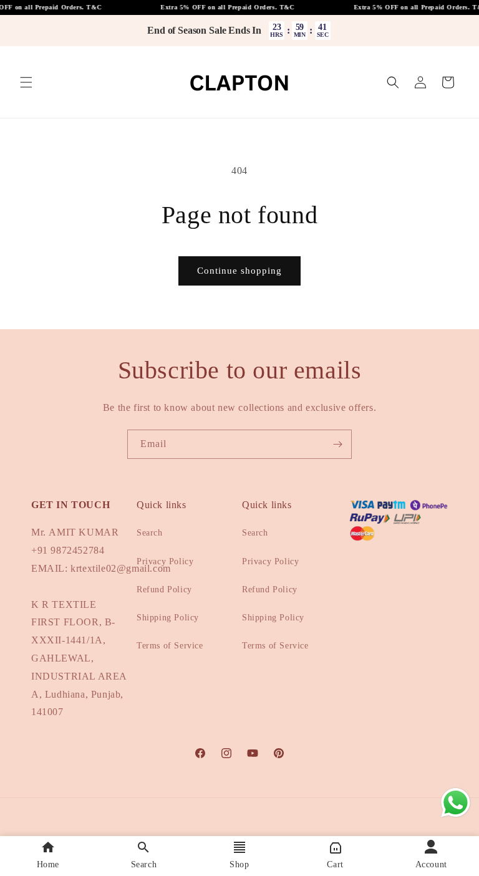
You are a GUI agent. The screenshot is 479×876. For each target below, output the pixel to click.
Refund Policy (164, 589)
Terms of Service (170, 645)
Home (48, 864)
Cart (335, 864)
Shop (239, 864)
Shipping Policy (168, 617)
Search (150, 532)
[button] (26, 82)
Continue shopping (239, 271)
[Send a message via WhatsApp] (455, 803)
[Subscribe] (337, 444)
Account (431, 864)
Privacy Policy (165, 561)
